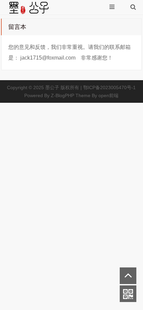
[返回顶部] (128, 275)
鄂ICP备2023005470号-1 (109, 87)
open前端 (108, 95)
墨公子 (52, 87)
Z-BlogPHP (62, 95)
